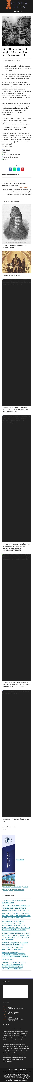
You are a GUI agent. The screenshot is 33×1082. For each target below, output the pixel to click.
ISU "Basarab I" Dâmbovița (15, 1046)
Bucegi (4, 1033)
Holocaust (16, 174)
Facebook (6, 981)
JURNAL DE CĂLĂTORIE (8, 1048)
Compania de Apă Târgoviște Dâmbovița (17, 1035)
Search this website (8, 827)
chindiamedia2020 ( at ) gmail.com (15, 1019)
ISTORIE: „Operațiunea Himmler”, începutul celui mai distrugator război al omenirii (15, 409)
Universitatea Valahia (7, 1061)
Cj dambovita (6, 1035)
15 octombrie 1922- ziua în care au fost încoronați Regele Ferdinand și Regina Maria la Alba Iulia (16, 684)
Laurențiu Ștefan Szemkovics (20, 1048)
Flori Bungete (6, 1044)
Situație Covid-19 (19, 1059)
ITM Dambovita (24, 1046)
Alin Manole (10, 174)
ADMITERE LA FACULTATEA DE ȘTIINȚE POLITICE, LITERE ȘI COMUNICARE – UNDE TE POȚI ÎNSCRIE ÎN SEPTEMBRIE (16, 916)
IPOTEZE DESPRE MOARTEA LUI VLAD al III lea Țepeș (16, 246)
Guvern (11, 1044)
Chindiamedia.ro (23, 1033)
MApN (28, 1048)
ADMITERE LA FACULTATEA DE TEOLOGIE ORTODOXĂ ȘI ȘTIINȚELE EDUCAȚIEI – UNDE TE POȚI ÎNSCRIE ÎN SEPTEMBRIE (16, 908)
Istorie (19, 60)
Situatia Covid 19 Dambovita (9, 1059)
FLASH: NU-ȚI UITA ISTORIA (12, 275)
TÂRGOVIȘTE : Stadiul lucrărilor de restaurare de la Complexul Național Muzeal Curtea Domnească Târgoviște (16, 547)
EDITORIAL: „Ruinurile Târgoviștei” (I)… (16, 820)
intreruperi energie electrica (19, 1044)
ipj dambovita (6, 1046)
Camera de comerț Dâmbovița (13, 1033)
